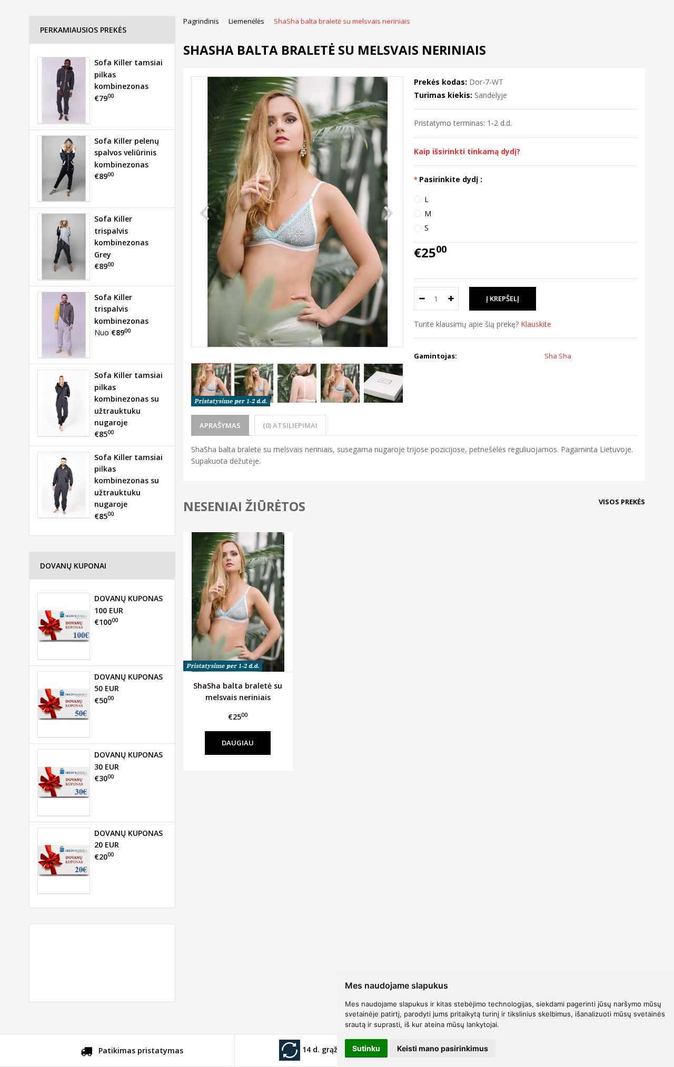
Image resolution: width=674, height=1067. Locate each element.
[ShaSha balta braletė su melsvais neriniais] (238, 601)
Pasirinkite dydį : (450, 179)
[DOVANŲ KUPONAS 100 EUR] (63, 626)
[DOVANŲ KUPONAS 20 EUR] (63, 860)
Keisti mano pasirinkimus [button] (442, 1048)
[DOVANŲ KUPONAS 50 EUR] (63, 704)
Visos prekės (622, 501)
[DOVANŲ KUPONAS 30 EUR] (63, 782)
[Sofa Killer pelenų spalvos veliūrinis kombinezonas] (63, 168)
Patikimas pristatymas (139, 1050)
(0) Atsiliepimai (290, 425)
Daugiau (238, 742)
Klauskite (536, 324)
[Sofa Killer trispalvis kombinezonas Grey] (63, 246)
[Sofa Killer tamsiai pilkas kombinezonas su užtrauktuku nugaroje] (63, 403)
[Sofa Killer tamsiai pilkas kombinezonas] (63, 90)
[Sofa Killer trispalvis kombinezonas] (63, 325)
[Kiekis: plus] (451, 298)
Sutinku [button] (366, 1048)
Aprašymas (220, 425)
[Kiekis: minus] (421, 298)
